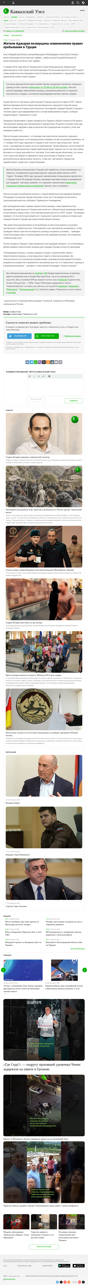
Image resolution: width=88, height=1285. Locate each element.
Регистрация (36, 399)
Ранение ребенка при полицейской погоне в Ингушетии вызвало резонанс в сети (64, 987)
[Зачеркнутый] (43, 376)
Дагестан (13, 20)
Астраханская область (52, 17)
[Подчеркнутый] (38, 376)
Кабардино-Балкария (35, 20)
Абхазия (6, 17)
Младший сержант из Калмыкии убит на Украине (23, 943)
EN (8, 2)
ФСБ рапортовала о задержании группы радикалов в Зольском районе (63, 933)
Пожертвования (47, 1265)
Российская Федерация (26, 24)
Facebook (62, 286)
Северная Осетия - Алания (60, 24)
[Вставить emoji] (49, 376)
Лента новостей (16, 35)
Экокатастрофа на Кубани (74, 31)
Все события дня (78, 949)
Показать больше (44, 1246)
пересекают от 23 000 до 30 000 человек (48, 87)
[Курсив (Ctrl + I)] (34, 376)
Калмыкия (47, 20)
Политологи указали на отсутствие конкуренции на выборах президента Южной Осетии (42, 734)
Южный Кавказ (43, 27)
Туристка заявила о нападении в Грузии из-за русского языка (42, 1234)
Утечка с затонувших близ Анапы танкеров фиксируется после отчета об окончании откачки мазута (23, 988)
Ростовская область (43, 24)
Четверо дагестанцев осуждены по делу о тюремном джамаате (64, 923)
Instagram (73, 286)
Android (38, 273)
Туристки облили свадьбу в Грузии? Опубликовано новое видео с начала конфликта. (41, 1205)
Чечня (22, 27)
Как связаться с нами (24, 1265)
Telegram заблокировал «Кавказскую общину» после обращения (16, 1234)
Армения (40, 17)
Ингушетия (22, 20)
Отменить (74, 401)
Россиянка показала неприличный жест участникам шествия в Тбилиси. (68, 1236)
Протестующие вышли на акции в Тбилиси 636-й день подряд (33, 675)
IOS (45, 273)
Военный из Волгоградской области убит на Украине (64, 943)
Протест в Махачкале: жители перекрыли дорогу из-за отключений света (35, 1138)
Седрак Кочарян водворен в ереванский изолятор (28, 457)
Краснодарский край (76, 20)
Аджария (14, 17)
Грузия (6, 20)
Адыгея (21, 17)
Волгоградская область (70, 17)
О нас (5, 1265)
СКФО (73, 24)
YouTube (12, 292)
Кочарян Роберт (13, 802)
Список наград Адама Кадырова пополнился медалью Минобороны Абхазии (40, 569)
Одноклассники (26, 289)
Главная (6, 35)
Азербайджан (30, 17)
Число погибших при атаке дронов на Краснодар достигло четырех (22, 923)
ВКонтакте (12, 289)
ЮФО (52, 27)
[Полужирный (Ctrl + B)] (29, 376)
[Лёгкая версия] (13, 3)
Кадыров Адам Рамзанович (18, 854)
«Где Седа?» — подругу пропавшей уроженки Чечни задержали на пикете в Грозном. (41, 1066)
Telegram (62, 279)
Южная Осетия (31, 27)
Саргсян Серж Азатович (16, 906)
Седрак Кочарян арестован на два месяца (24, 622)
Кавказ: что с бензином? (15, 31)
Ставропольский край (11, 27)
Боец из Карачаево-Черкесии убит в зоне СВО (23, 933)
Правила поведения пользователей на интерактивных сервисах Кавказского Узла (51, 1276)
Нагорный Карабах (10, 24)
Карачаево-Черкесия (60, 20)
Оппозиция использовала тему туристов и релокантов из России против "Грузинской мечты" (44, 511)
